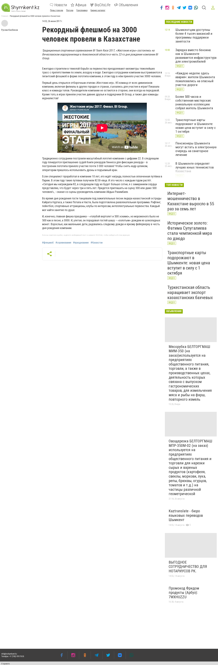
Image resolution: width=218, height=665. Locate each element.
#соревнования (63, 242)
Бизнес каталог (98, 10)
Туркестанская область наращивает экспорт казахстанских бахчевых (190, 292)
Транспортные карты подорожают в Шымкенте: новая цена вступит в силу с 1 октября (195, 125)
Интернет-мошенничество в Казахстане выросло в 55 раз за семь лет (190, 201)
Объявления (128, 5)
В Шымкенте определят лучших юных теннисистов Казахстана (194, 167)
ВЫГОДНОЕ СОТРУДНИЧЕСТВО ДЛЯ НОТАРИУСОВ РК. (188, 566)
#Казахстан (97, 242)
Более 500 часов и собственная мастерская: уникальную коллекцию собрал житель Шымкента (194, 102)
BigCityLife (102, 5)
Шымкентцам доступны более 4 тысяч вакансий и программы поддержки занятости (193, 35)
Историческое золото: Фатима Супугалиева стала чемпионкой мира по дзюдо (189, 230)
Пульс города (56, 10)
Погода (69, 10)
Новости (60, 5)
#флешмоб (48, 242)
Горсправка (81, 10)
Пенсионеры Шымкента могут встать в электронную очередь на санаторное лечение (196, 149)
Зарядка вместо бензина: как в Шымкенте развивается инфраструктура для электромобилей (195, 55)
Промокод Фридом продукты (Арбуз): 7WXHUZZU (184, 592)
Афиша (80, 5)
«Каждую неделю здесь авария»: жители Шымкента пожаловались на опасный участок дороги (195, 79)
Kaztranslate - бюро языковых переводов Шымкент (186, 515)
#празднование (81, 242)
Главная (4, 16)
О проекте (5, 664)
